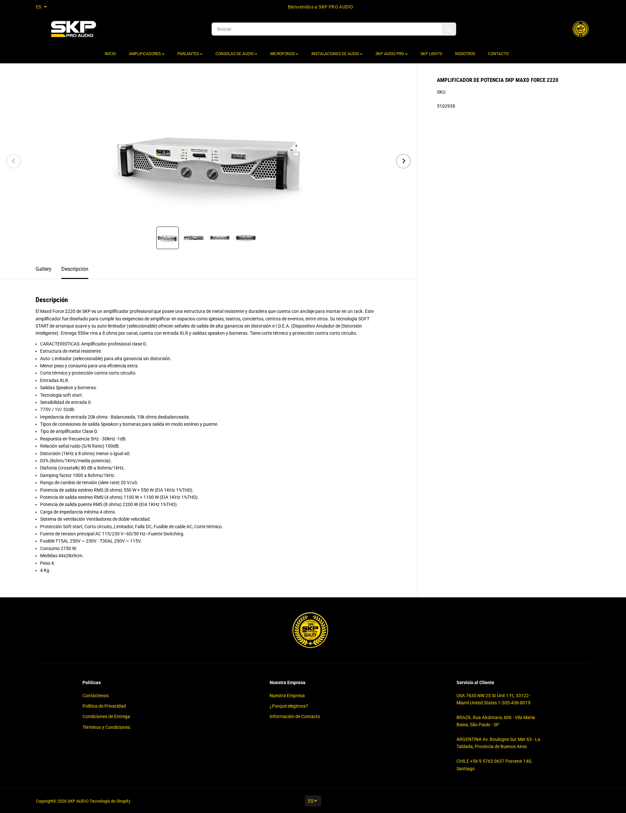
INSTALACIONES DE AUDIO (335, 54)
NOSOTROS (465, 54)
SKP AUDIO (78, 801)
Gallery (44, 269)
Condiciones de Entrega (106, 716)
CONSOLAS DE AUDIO (235, 54)
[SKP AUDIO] (73, 29)
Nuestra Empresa (287, 695)
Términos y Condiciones (106, 727)
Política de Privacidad (104, 706)
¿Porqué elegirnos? (289, 706)
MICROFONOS (283, 54)
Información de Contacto (295, 716)
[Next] (403, 161)
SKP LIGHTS (431, 54)
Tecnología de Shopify (110, 801)
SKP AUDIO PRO (390, 54)
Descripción (74, 269)
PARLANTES (188, 54)
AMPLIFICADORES (145, 54)
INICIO (110, 54)
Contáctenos (95, 695)
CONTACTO (498, 54)
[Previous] (14, 161)
